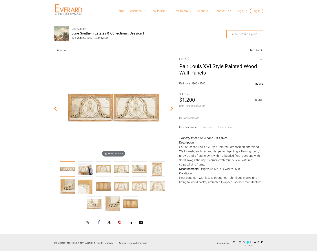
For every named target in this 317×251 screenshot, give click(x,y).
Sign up (242, 11)
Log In (256, 11)
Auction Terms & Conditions (133, 243)
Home (120, 11)
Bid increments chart (189, 118)
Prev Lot (62, 50)
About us (203, 11)
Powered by (223, 243)
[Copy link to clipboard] (87, 222)
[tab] (187, 128)
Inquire (259, 84)
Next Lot (255, 50)
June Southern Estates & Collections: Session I (108, 33)
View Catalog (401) (244, 34)
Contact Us (222, 11)
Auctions (136, 11)
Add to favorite (261, 59)
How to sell (157, 11)
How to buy (181, 11)
